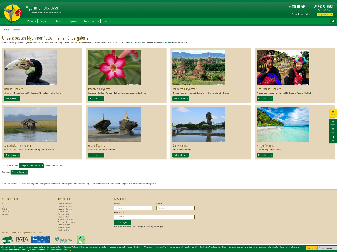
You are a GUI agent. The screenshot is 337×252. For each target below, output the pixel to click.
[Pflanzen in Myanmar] (126, 67)
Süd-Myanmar (180, 145)
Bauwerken (166, 43)
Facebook (298, 6)
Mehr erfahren (11, 98)
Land (119, 43)
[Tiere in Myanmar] (42, 67)
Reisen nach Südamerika (66, 219)
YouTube (292, 6)
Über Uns (107, 21)
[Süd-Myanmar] (210, 124)
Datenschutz (6, 211)
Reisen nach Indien (64, 214)
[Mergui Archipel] (295, 124)
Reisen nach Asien (64, 225)
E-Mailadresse (119, 212)
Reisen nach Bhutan (64, 211)
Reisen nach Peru (64, 217)
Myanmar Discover (12, 13)
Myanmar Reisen (18, 172)
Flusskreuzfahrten (64, 230)
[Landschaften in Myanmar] (42, 124)
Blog (3, 206)
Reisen (30, 21)
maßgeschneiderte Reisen (30, 165)
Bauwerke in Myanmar (184, 89)
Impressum (5, 214)
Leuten (127, 43)
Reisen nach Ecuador (65, 204)
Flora (135, 43)
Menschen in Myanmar (269, 89)
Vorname (117, 204)
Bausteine (56, 21)
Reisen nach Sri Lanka (65, 209)
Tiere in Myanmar (13, 89)
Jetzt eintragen (121, 222)
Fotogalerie (72, 21)
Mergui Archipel (265, 145)
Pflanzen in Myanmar (99, 89)
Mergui (42, 21)
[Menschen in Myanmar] (295, 67)
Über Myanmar (89, 21)
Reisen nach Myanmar (65, 206)
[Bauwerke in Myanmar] (210, 67)
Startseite (5, 29)
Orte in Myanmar (97, 145)
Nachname (159, 204)
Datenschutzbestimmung (60, 249)
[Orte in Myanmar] (126, 124)
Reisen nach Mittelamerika (67, 222)
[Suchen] (333, 21)
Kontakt (4, 209)
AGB (3, 204)
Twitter (303, 6)
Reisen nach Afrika (64, 227)
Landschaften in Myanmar (18, 145)
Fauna (143, 43)
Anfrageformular (323, 14)
